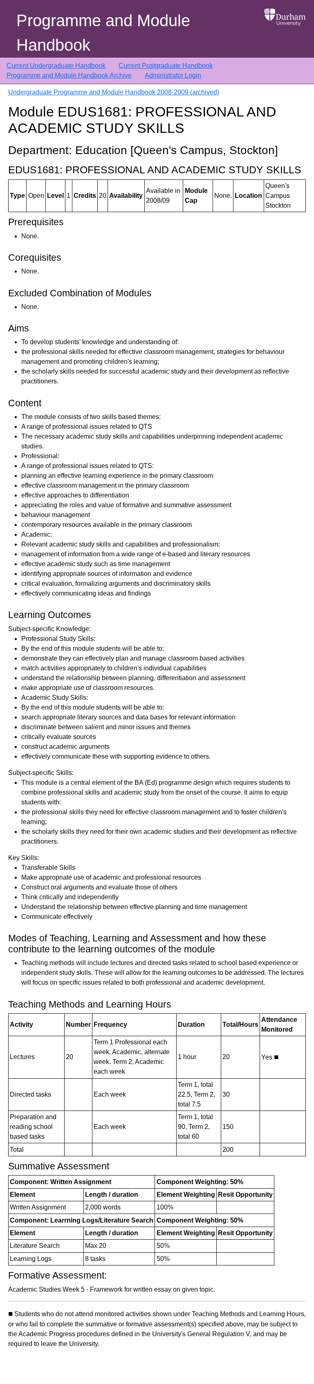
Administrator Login (173, 75)
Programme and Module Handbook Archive (69, 75)
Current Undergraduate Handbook (56, 65)
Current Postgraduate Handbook (166, 65)
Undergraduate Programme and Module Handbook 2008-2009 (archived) (113, 92)
